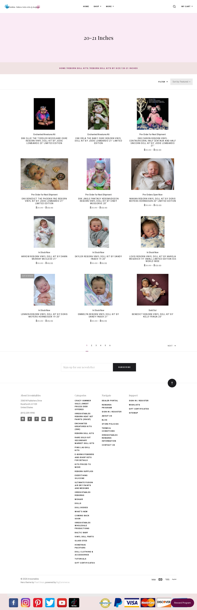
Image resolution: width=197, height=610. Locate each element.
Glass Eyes (81, 541)
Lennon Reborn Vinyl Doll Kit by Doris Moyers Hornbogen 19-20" (44, 315)
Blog (104, 420)
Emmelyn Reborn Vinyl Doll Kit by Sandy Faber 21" (98, 315)
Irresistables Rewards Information (110, 438)
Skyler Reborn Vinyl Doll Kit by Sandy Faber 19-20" (98, 257)
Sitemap (133, 413)
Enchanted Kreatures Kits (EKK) (83, 426)
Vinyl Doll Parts (84, 537)
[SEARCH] (175, 6)
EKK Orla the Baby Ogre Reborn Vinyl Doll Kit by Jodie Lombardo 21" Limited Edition (98, 140)
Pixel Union (39, 582)
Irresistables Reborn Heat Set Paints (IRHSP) (84, 417)
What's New (81, 512)
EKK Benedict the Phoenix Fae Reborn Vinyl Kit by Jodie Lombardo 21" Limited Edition (44, 201)
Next (170, 346)
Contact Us (108, 445)
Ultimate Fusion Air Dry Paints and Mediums (84, 485)
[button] (167, 82)
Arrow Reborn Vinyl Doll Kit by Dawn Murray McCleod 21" (44, 257)
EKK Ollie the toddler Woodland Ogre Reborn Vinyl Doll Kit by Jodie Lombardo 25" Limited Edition (44, 140)
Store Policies (110, 424)
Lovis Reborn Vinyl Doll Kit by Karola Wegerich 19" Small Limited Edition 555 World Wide (152, 258)
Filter (162, 82)
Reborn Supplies (84, 471)
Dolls (78, 503)
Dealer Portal (110, 401)
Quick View (44, 115)
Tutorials (80, 559)
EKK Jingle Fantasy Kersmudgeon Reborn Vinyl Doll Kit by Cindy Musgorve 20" (98, 201)
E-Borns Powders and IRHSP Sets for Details (84, 457)
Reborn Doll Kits (84, 433)
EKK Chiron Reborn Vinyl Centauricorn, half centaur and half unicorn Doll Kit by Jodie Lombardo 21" (152, 142)
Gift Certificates (85, 563)
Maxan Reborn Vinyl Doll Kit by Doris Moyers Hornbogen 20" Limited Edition (152, 200)
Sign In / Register (112, 412)
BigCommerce (63, 582)
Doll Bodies (81, 508)
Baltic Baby (81, 533)
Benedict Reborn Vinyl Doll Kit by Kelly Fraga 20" (152, 315)
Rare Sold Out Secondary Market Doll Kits (84, 440)
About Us (107, 416)
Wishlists (134, 405)
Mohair (79, 499)
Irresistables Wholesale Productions (82, 526)
